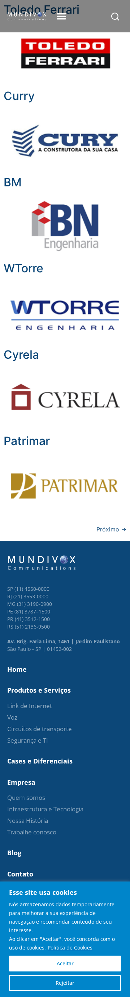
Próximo (111, 529)
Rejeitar (65, 982)
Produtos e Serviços (39, 690)
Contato (20, 874)
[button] (61, 16)
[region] (65, 939)
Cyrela (21, 355)
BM (13, 182)
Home (17, 669)
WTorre (23, 268)
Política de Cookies (70, 947)
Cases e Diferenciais (40, 761)
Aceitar (65, 963)
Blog (14, 852)
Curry (19, 96)
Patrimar (27, 441)
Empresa (21, 782)
